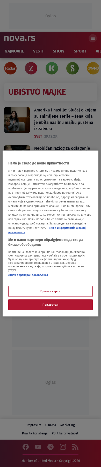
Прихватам (50, 304)
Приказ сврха (50, 291)
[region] (51, 233)
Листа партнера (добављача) (28, 274)
